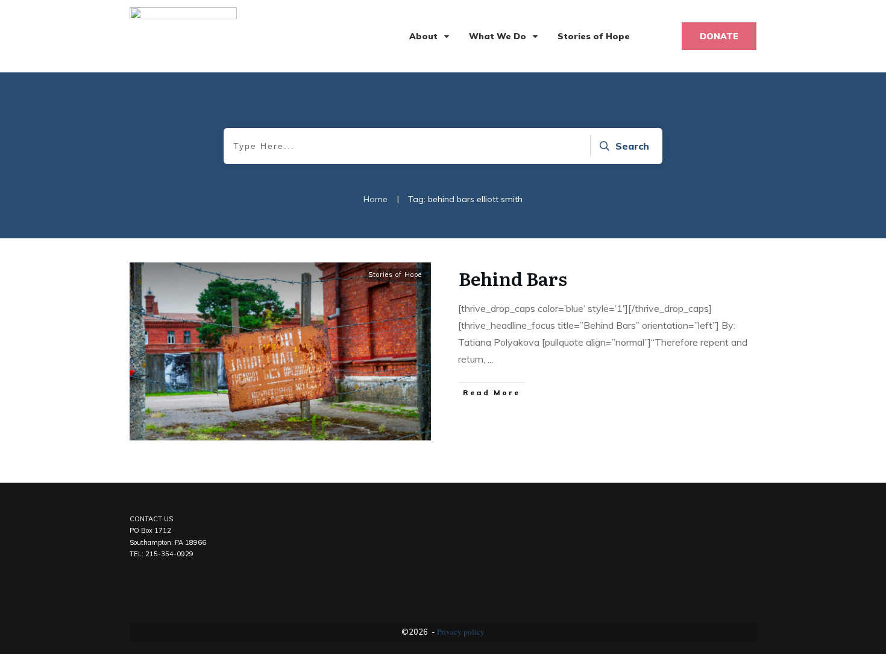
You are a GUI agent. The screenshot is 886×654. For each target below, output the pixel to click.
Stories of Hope (395, 274)
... (490, 359)
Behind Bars (513, 278)
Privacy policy (461, 631)
